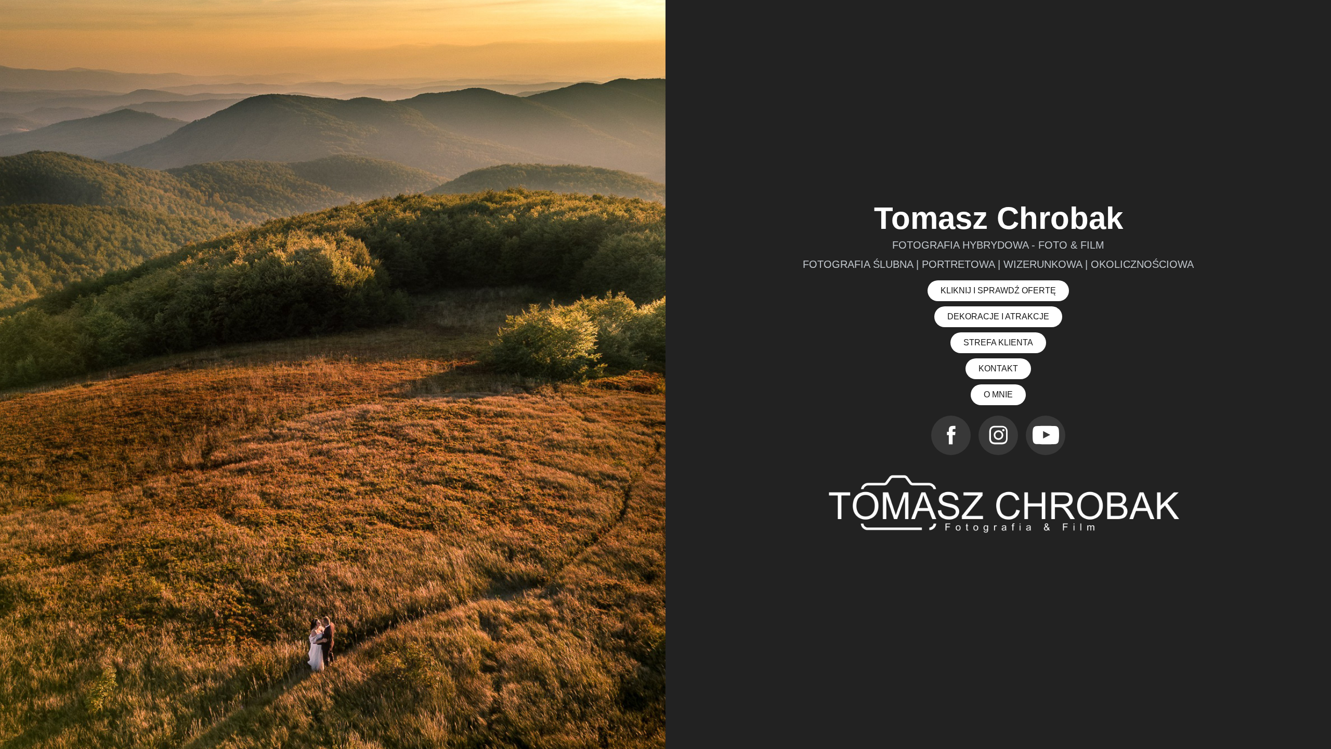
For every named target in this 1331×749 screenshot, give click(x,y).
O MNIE (998, 394)
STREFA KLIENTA (998, 342)
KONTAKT (998, 368)
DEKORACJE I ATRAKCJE (998, 316)
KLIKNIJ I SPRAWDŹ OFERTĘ (998, 290)
